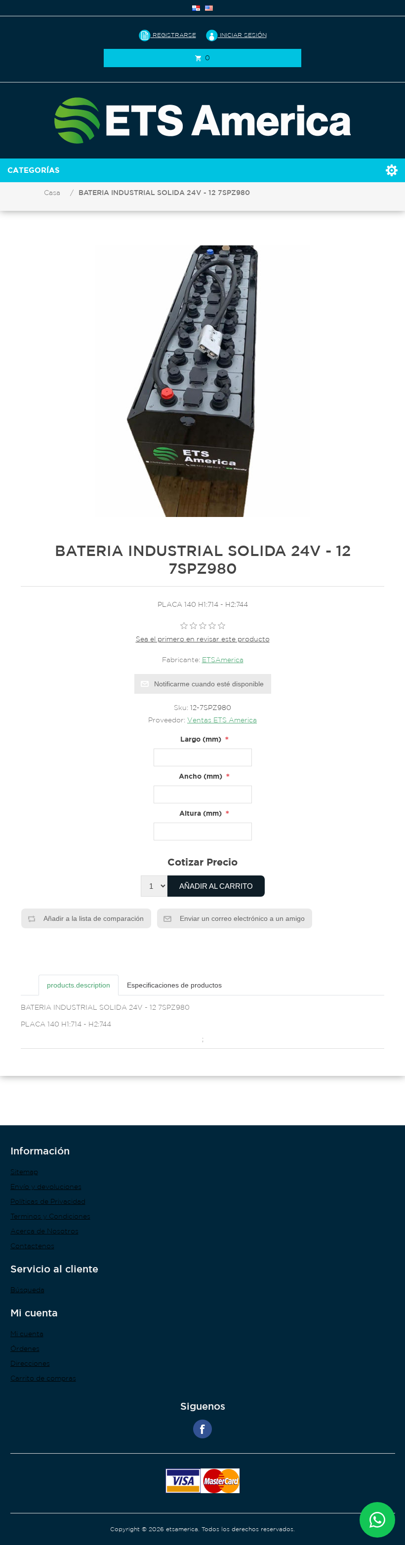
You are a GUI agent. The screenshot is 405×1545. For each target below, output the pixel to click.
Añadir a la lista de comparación (93, 918)
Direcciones (30, 1363)
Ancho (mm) (200, 776)
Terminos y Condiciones (50, 1216)
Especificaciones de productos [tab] (174, 985)
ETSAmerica (222, 660)
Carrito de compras (43, 1378)
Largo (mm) (200, 739)
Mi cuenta (26, 1334)
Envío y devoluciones (45, 1186)
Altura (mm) (200, 813)
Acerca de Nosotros (44, 1231)
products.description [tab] (78, 985)
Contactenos (32, 1246)
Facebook (202, 1429)
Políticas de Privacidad (47, 1201)
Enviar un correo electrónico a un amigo (241, 918)
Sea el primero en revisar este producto (203, 639)
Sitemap (24, 1172)
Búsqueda (27, 1290)
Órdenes (25, 1348)
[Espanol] (196, 8)
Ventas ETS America (222, 720)
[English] (209, 8)
